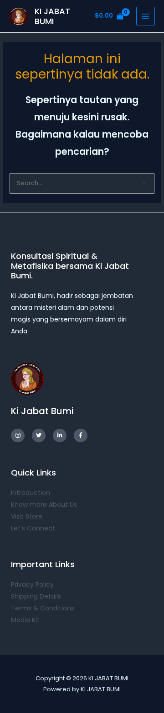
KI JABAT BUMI (52, 16)
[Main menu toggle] (145, 16)
